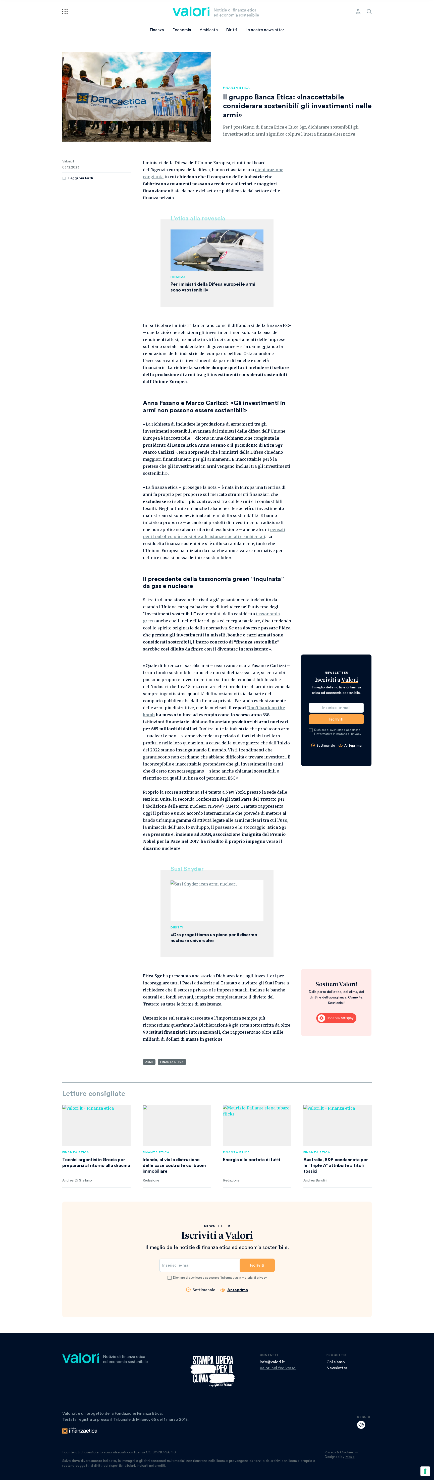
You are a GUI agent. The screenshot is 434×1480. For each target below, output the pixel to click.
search (369, 11)
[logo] (216, 12)
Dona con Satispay (336, 1018)
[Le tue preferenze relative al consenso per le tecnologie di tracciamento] (425, 1471)
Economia (182, 30)
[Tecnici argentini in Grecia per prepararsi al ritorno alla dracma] (96, 1125)
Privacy (330, 1452)
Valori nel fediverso (278, 1368)
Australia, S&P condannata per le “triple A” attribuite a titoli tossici (335, 1165)
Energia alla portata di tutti (251, 1159)
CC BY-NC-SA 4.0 (161, 1452)
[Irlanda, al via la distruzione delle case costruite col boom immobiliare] (177, 1125)
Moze (350, 1457)
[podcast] (361, 1425)
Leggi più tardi (80, 178)
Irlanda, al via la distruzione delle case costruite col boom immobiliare (174, 1165)
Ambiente (209, 30)
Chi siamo (336, 1362)
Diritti (231, 30)
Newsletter (337, 1368)
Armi (149, 1062)
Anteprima (353, 745)
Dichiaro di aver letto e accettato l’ (337, 731)
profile (358, 11)
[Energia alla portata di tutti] (257, 1125)
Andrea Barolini (315, 1180)
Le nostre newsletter (265, 30)
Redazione (151, 1180)
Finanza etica (236, 87)
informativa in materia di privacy (338, 733)
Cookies (347, 1452)
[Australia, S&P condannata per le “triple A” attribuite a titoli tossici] (337, 1125)
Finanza (157, 30)
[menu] (65, 12)
